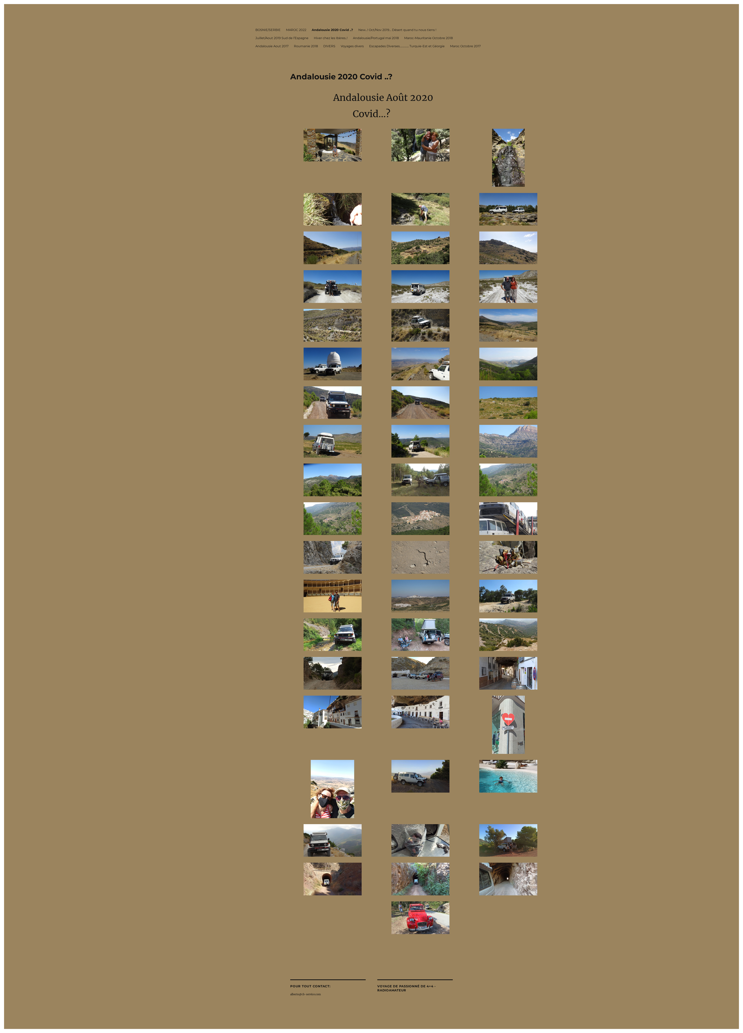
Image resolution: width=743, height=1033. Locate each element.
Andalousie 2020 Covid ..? (332, 30)
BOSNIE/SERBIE (268, 30)
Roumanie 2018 (306, 46)
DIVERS (329, 46)
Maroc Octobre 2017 (465, 46)
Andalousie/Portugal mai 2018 (376, 38)
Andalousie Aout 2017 (271, 46)
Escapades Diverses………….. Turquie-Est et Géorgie (407, 46)
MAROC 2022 (296, 30)
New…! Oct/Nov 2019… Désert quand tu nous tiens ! (397, 30)
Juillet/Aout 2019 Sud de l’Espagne (281, 38)
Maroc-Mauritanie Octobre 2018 (428, 38)
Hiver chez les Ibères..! (331, 38)
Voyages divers (352, 46)
